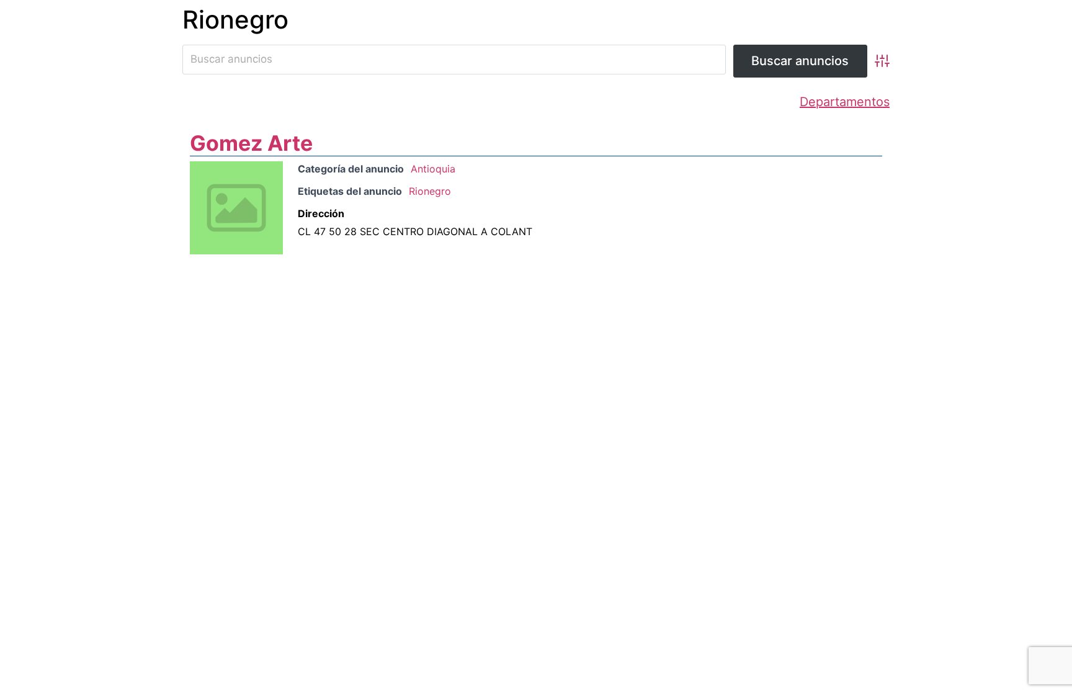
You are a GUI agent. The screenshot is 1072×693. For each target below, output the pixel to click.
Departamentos (845, 101)
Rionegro (430, 191)
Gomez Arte (251, 143)
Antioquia (433, 169)
